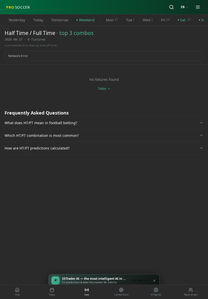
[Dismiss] (154, 280)
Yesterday (17, 19)
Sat (185, 19)
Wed (148, 19)
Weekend (87, 19)
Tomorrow (59, 19)
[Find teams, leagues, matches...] (171, 7)
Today (38, 19)
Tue (130, 19)
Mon (112, 19)
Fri (165, 19)
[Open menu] (198, 7)
